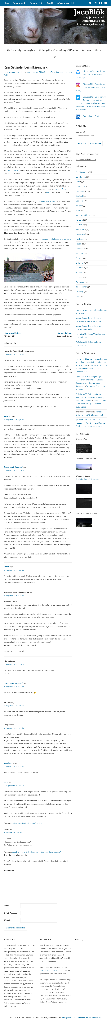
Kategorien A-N (19, 3)
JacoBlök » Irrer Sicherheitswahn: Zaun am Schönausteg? (36, 852)
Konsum (68, 72)
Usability (79, 291)
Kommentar (9, 870)
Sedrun (79, 258)
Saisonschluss (96, 426)
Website (7, 920)
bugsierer (8, 763)
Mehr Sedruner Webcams (87, 479)
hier (48, 192)
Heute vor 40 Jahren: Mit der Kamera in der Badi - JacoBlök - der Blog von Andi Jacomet (91, 362)
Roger (6, 567)
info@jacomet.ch (69, 1018)
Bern (53, 72)
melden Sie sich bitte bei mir (51, 970)
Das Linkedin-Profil (91, 116)
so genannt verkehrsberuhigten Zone (55, 239)
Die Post (79, 196)
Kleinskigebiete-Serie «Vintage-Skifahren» (58, 50)
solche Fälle (61, 189)
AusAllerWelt (81, 172)
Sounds (79, 272)
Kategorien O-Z (36, 3)
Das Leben (60, 72)
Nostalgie (80, 239)
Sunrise (79, 277)
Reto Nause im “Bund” (46, 201)
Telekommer (81, 287)
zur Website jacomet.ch (65, 3)
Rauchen (79, 253)
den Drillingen (13, 170)
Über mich (99, 50)
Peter (6, 782)
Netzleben (80, 234)
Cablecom (80, 186)
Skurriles (79, 268)
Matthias (7, 416)
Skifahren (80, 263)
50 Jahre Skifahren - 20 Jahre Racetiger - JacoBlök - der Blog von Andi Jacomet (91, 423)
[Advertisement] (91, 956)
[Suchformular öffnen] (55, 57)
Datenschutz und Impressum (89, 1018)
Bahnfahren (81, 177)
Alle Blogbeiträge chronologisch (21, 50)
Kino (78, 210)
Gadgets (79, 201)
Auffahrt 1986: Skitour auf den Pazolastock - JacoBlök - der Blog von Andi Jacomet (90, 397)
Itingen (79, 206)
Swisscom (80, 282)
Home (7, 3)
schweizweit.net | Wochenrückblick (27, 823)
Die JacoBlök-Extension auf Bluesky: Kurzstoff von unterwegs (91, 74)
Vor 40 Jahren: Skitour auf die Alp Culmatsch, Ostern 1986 (91, 404)
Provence (80, 248)
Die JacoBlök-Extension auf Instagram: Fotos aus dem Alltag (91, 87)
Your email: (80, 132)
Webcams (86, 50)
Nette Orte (80, 229)
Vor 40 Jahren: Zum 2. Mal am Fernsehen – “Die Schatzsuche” (91, 368)
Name (7, 906)
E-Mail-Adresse (11, 913)
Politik (6, 75)
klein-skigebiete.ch (84, 215)
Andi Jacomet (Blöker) (36, 72)
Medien (79, 225)
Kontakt (50, 3)
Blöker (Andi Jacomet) (13, 467)
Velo (78, 296)
